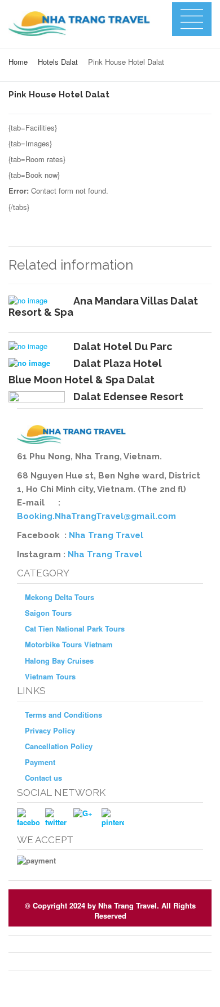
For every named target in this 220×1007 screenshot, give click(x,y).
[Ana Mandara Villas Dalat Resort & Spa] (36, 301)
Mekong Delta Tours (59, 597)
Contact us (43, 777)
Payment (40, 762)
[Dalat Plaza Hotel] (36, 363)
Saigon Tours (48, 612)
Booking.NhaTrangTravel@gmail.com (96, 516)
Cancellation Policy (59, 746)
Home (18, 61)
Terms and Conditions (63, 714)
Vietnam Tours (50, 676)
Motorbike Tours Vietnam (69, 644)
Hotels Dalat (58, 61)
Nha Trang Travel (107, 535)
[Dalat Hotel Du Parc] (36, 346)
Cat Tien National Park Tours (75, 628)
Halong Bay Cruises (59, 660)
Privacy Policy (50, 730)
